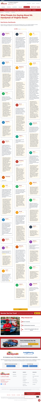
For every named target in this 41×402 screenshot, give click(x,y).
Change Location (11, 4)
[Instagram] (5, 384)
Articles (34, 374)
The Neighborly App (26, 382)
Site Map (34, 384)
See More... (20, 309)
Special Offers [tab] (29, 3)
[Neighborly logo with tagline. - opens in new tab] (28, 353)
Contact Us (24, 376)
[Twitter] (3, 384)
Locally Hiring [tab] (37, 3)
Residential (14, 374)
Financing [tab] (33, 3)
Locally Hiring (35, 382)
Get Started (38, 313)
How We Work (25, 374)
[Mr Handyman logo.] (4, 3)
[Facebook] (1, 384)
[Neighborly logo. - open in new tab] (2, 0)
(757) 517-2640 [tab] (35, 7)
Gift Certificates (35, 380)
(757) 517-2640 (28, 346)
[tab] (8, 7)
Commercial (14, 376)
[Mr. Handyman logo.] (13, 353)
